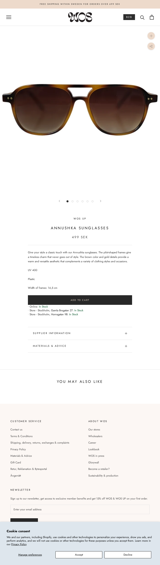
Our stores (94, 429)
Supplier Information (52, 333)
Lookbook (93, 449)
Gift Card (15, 462)
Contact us (16, 429)
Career (92, 443)
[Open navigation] (8, 17)
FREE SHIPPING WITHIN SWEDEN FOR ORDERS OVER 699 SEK (80, 4)
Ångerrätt (15, 476)
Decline (128, 555)
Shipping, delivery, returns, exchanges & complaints (39, 443)
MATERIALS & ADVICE (49, 346)
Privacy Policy (19, 544)
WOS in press (96, 456)
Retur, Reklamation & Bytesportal (28, 469)
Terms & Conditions (21, 436)
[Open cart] (152, 17)
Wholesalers (95, 436)
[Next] (100, 201)
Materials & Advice (21, 456)
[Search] (142, 17)
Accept (79, 555)
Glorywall (93, 462)
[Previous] (59, 201)
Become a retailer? (99, 469)
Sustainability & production (103, 476)
